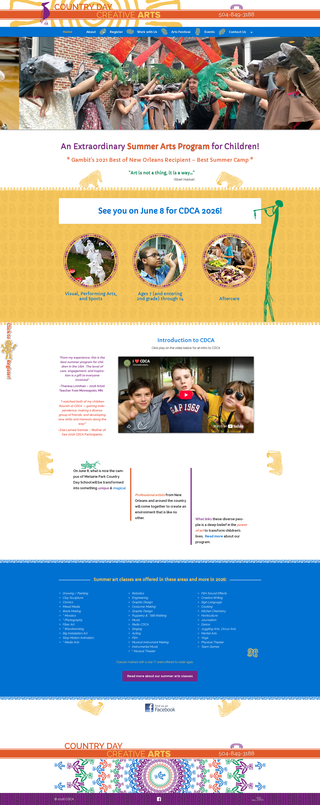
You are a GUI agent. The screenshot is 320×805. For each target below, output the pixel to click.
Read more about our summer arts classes (160, 676)
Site (254, 800)
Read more (214, 536)
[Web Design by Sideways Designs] (260, 800)
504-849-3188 (236, 14)
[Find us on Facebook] (159, 799)
